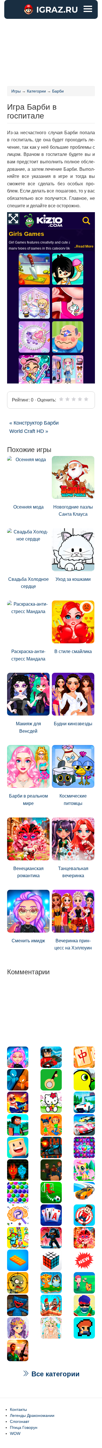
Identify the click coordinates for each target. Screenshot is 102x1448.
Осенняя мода (28, 507)
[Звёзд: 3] (73, 399)
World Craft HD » (28, 431)
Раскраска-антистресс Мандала (28, 655)
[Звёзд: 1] (61, 399)
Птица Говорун (23, 1427)
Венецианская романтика (28, 872)
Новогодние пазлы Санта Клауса (73, 511)
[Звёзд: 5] (86, 399)
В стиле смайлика (73, 651)
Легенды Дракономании (32, 1415)
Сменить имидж (28, 940)
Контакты (18, 1409)
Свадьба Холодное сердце (28, 583)
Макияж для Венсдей (28, 727)
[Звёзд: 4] (80, 399)
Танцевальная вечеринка (73, 872)
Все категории (54, 1374)
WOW (15, 1433)
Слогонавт (19, 1421)
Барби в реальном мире (28, 800)
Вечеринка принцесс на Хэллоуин (73, 944)
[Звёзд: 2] (67, 399)
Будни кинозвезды (73, 723)
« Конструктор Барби (34, 423)
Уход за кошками (73, 579)
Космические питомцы (73, 800)
